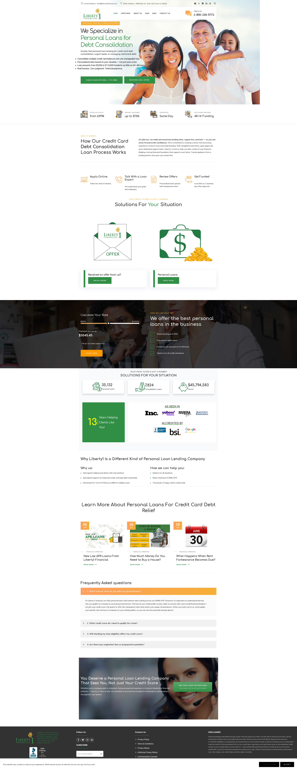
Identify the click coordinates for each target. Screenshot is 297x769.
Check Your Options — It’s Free (101, 80)
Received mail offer (139, 80)
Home (115, 13)
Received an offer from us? (104, 274)
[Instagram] (210, 3)
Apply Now (125, 13)
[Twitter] (199, 3)
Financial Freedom (94, 552)
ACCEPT (287, 764)
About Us (138, 13)
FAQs (147, 13)
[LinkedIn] (203, 3)
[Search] (214, 3)
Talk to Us (204, 13)
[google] (207, 3)
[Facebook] (195, 3)
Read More (89, 564)
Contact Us (165, 13)
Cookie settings (269, 764)
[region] (148, 763)
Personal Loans (168, 274)
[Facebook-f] (78, 740)
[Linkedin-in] (92, 740)
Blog (154, 13)
